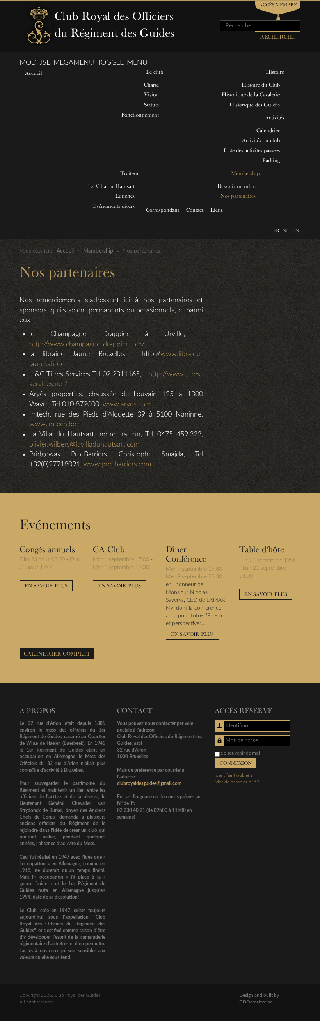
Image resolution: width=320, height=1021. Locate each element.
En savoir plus (46, 585)
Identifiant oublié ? (233, 775)
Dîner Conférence (186, 553)
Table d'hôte (261, 549)
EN (295, 230)
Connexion (236, 763)
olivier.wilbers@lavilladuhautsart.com (84, 444)
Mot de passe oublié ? (237, 782)
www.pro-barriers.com (117, 464)
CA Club (108, 549)
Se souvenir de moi (240, 753)
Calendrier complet (57, 654)
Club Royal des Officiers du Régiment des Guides (114, 24)
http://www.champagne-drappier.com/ (87, 344)
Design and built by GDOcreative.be (259, 998)
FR (276, 230)
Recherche (277, 37)
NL (286, 230)
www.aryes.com (127, 404)
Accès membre (278, 4)
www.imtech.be (52, 424)
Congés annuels (47, 549)
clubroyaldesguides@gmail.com (149, 783)
